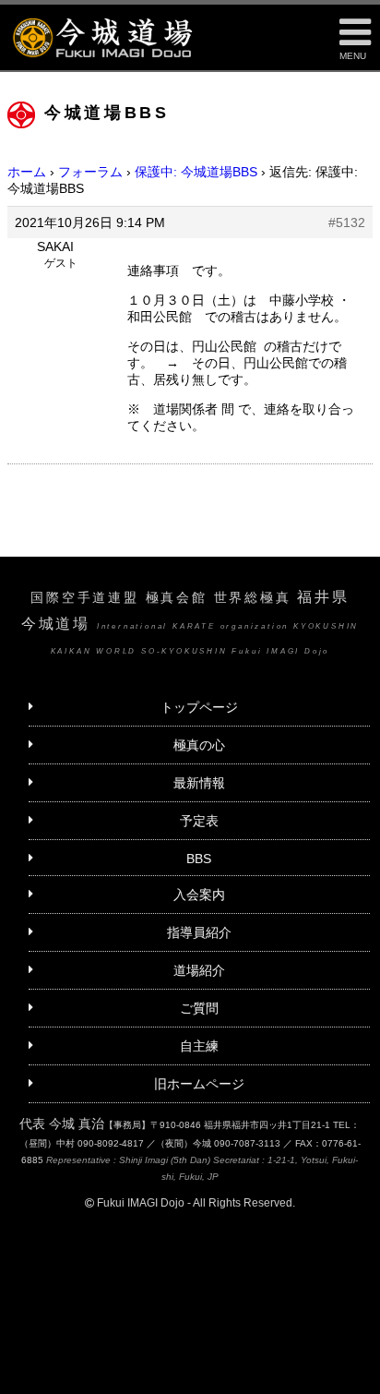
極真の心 (199, 745)
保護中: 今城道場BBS (196, 171)
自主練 (199, 1046)
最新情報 (199, 782)
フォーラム (90, 171)
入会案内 (199, 894)
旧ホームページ (199, 1083)
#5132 (346, 222)
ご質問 (199, 1008)
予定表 (199, 820)
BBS (198, 858)
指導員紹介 (199, 932)
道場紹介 (199, 970)
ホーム (26, 171)
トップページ (199, 707)
